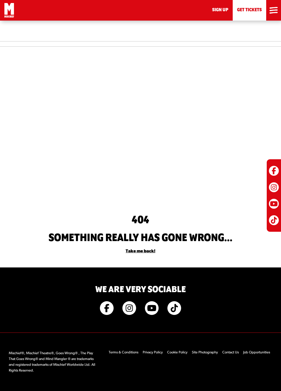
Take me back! (140, 251)
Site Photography (205, 352)
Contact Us (230, 352)
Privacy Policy (153, 352)
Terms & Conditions (123, 352)
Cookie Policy (177, 352)
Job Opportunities (256, 352)
